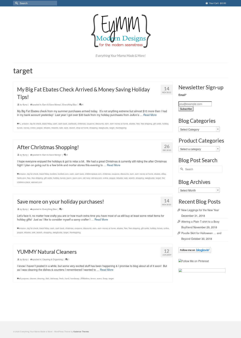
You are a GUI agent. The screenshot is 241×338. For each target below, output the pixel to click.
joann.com (77, 178)
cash (55, 123)
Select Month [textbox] (188, 190)
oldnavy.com (96, 178)
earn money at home (119, 123)
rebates (47, 128)
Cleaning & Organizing (52, 259)
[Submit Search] (16, 3)
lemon (93, 278)
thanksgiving (121, 128)
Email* (182, 95)
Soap (105, 278)
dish (47, 278)
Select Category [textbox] (189, 129)
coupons (90, 123)
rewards (54, 128)
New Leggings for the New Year (200, 210)
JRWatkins (84, 278)
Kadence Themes (81, 331)
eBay (163, 174)
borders (53, 174)
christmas (82, 123)
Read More (150, 115)
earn (107, 123)
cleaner (33, 278)
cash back (62, 123)
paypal (40, 128)
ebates (132, 123)
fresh (61, 278)
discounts (99, 123)
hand (67, 278)
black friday (47, 123)
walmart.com (36, 182)
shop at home (82, 128)
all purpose (24, 278)
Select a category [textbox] (190, 149)
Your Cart (217, 3)
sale (61, 128)
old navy (86, 178)
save (66, 128)
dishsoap (54, 278)
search (72, 128)
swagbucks (103, 128)
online (33, 128)
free (138, 123)
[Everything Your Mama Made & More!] (120, 31)
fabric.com (21, 178)
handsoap (74, 278)
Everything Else (69, 104)
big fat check (35, 123)
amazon (25, 123)
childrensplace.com (93, 174)
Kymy (25, 104)
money (26, 128)
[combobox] (199, 129)
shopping (93, 128)
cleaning (40, 278)
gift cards (157, 123)
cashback (72, 123)
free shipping (146, 123)
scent (99, 278)
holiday (165, 123)
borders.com (63, 174)
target (111, 128)
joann (69, 178)
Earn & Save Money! (51, 104)
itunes (19, 128)
